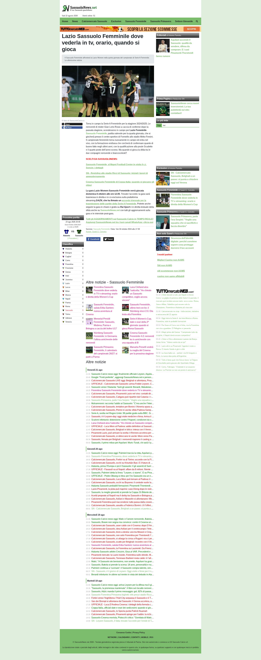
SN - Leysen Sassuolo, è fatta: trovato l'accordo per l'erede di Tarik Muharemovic (130, 621)
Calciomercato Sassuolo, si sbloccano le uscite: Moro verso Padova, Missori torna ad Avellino (136, 436)
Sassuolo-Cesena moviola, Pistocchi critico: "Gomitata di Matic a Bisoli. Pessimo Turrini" (133, 617)
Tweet (110, 239)
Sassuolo (91, 133)
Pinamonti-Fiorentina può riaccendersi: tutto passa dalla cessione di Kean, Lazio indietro (133, 502)
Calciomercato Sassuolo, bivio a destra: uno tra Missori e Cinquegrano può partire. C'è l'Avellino (137, 532)
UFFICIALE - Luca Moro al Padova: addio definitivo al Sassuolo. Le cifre (126, 426)
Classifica (68, 244)
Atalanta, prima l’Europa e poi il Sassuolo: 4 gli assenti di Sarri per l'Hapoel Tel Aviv (131, 466)
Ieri (164, 125)
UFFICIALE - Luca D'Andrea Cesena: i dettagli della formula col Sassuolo (126, 604)
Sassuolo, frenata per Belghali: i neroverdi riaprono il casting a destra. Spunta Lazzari (132, 439)
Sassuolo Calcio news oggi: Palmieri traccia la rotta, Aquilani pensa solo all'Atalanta (131, 453)
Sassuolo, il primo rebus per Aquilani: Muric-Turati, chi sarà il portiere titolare (127, 442)
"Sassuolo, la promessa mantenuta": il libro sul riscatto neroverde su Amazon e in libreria (133, 588)
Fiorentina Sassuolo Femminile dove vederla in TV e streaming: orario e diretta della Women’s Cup (139, 390)
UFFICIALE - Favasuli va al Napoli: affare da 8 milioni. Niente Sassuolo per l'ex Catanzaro (134, 469)
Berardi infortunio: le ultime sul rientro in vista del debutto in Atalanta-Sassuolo (128, 574)
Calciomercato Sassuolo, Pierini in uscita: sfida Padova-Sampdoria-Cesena (127, 410)
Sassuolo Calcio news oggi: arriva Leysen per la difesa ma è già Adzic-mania (128, 585)
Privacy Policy (139, 633)
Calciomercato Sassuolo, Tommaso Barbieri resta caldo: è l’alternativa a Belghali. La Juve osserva (138, 558)
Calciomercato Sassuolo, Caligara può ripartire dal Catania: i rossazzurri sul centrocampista (135, 397)
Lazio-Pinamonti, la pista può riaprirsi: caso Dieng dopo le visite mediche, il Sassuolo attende (136, 489)
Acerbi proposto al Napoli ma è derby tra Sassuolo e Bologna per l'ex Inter (126, 495)
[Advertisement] (177, 147)
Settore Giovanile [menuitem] (184, 21)
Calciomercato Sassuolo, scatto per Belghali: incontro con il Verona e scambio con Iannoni (134, 542)
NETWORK (112, 637)
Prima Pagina (164, 99)
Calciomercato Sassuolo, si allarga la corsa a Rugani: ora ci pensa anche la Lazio (130, 538)
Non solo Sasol (165, 233)
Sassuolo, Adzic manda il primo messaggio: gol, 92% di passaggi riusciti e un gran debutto (134, 591)
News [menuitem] (75, 21)
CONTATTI (135, 637)
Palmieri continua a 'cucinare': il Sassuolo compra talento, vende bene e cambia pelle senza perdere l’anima (143, 568)
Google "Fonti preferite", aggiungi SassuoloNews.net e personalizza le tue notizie (130, 377)
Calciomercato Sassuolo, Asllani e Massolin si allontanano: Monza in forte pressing (131, 499)
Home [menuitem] (65, 21)
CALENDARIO (124, 637)
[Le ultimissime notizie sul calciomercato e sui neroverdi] (79, 8)
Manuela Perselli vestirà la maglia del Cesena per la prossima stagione (142, 350)
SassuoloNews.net (110, 210)
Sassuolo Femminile (101, 229)
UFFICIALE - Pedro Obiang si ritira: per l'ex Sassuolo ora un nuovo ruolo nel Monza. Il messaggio (138, 476)
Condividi (94, 239)
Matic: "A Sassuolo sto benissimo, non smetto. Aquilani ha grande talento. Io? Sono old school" (136, 561)
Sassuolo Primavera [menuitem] (160, 21)
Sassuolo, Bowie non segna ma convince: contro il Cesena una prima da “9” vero (130, 522)
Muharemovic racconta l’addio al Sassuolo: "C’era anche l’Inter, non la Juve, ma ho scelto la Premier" (140, 403)
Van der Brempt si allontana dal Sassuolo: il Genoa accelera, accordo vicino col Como (132, 601)
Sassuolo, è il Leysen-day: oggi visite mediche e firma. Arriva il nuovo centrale (128, 416)
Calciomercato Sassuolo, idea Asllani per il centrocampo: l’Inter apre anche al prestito (132, 529)
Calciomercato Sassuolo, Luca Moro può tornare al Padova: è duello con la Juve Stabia (133, 479)
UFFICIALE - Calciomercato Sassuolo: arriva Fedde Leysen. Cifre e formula (127, 384)
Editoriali (161, 35)
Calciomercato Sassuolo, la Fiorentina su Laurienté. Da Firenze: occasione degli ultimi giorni (136, 548)
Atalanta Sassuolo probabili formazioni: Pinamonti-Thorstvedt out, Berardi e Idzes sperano (134, 486)
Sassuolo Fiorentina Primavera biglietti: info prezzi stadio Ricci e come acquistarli (130, 595)
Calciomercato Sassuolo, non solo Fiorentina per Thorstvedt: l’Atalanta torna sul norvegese (135, 535)
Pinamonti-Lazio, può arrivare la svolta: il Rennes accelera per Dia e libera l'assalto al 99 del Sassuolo (140, 433)
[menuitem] (197, 21)
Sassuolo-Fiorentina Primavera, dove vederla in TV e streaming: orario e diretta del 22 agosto (136, 456)
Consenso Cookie (123, 633)
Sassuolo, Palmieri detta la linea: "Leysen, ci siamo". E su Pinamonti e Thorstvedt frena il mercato (138, 472)
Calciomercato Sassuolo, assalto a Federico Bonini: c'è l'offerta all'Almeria (127, 505)
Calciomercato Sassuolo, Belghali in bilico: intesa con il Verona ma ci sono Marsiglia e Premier (136, 429)
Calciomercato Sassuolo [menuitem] (94, 21)
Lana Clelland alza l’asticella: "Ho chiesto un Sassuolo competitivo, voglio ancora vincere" (136, 293)
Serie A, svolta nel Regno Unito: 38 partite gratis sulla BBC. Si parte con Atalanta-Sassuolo (135, 413)
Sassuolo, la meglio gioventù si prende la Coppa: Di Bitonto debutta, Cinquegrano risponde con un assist (141, 492)
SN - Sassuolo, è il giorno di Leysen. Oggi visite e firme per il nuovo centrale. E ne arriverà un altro (138, 571)
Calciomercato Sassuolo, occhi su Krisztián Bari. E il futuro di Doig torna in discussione (133, 463)
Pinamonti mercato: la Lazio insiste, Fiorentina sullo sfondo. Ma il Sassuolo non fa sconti (133, 555)
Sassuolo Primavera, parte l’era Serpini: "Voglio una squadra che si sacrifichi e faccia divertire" (136, 400)
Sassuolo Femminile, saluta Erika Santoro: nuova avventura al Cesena (125, 545)
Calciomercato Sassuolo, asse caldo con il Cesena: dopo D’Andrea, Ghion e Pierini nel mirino (136, 525)
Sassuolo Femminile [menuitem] (135, 21)
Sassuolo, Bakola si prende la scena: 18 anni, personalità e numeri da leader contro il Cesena (136, 565)
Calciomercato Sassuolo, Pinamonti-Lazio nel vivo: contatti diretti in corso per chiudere (133, 393)
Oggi (159, 125)
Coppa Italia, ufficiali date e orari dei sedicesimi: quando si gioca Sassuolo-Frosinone (132, 608)
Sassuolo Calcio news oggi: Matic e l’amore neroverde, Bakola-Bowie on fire (128, 519)
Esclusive (162, 168)
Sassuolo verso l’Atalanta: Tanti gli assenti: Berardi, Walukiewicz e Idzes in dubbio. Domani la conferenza (142, 387)
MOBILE (144, 637)
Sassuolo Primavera (167, 212)
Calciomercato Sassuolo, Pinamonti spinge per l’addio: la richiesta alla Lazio (128, 614)
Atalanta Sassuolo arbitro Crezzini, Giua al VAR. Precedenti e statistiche (126, 551)
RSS (151, 637)
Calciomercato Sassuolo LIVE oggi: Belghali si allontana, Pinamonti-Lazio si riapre (131, 380)
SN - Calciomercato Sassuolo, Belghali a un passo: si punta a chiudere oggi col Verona (133, 508)
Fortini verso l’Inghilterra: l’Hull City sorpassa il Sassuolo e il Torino (123, 598)
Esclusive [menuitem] (116, 21)
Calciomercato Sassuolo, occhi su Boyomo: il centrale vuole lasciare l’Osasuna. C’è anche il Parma (139, 482)
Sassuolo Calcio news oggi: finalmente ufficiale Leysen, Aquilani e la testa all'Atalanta (132, 374)
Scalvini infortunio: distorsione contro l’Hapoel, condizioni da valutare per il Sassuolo (132, 420)
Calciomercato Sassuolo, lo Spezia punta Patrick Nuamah (119, 611)
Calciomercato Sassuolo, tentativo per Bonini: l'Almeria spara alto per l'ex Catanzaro (131, 407)
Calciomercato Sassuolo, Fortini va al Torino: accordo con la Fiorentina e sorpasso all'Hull (134, 459)
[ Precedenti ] (73, 238)
